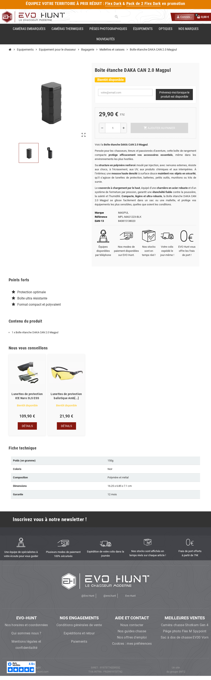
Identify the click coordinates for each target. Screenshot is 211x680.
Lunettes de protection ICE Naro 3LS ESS (27, 396)
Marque (99, 212)
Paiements (79, 641)
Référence (101, 216)
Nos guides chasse (132, 631)
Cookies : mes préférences (132, 644)
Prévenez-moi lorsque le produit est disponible (174, 94)
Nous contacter (131, 625)
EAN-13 (99, 220)
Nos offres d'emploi (132, 637)
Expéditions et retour (79, 633)
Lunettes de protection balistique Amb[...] (66, 396)
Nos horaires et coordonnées (26, 625)
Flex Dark (113, 3)
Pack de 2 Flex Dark (143, 3)
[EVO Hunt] (33, 16)
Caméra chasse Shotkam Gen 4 (185, 625)
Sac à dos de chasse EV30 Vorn (185, 637)
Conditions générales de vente (79, 625)
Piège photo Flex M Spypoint (184, 631)
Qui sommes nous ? (26, 633)
